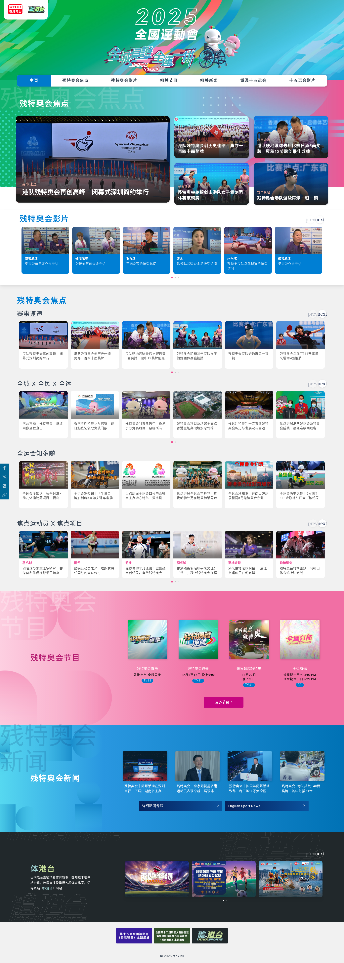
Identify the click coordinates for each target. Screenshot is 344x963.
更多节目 (222, 702)
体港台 (48, 888)
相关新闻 (209, 80)
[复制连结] (4, 494)
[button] (320, 220)
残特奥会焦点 (75, 80)
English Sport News (244, 806)
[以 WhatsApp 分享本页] (4, 486)
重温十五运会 (253, 80)
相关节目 (169, 80)
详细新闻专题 (152, 806)
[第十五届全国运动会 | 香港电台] (26, 12)
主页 (34, 80)
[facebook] (4, 468)
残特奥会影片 (124, 80)
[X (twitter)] (4, 477)
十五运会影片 (302, 80)
